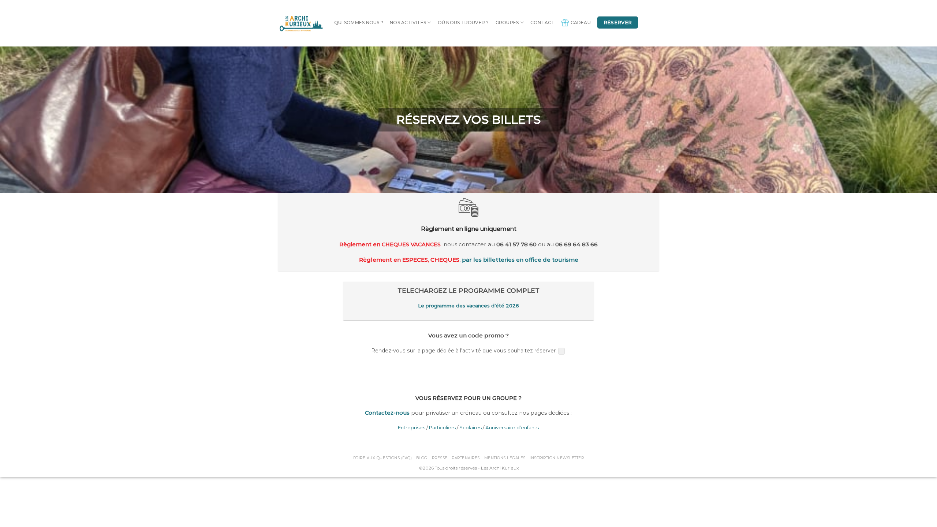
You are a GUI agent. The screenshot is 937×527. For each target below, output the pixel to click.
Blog (422, 458)
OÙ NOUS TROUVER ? (463, 22)
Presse (440, 458)
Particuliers (442, 427)
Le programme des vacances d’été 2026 (468, 306)
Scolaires (470, 427)
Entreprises (411, 427)
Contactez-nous (387, 413)
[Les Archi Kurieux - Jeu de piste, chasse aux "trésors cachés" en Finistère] (300, 23)
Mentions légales (505, 458)
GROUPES (507, 22)
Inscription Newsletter (557, 458)
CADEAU (581, 22)
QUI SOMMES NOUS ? (358, 22)
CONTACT (542, 22)
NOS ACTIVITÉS (408, 22)
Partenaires (466, 458)
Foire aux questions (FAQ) (382, 458)
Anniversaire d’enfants (512, 427)
